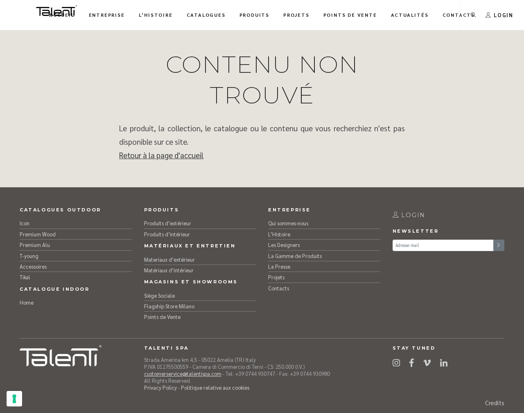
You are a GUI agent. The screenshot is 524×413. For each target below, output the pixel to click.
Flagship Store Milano (169, 306)
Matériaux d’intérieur (169, 270)
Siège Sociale (159, 295)
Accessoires (33, 266)
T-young (29, 255)
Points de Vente (162, 316)
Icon (24, 223)
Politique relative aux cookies (215, 387)
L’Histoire (279, 234)
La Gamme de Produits (295, 255)
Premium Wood (38, 234)
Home (27, 302)
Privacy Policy (160, 387)
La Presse (279, 266)
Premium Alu (35, 244)
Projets (276, 277)
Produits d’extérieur (167, 223)
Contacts (278, 288)
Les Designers (284, 244)
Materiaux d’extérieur (169, 259)
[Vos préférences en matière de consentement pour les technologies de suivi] (14, 398)
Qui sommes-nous (288, 223)
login (412, 215)
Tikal (25, 277)
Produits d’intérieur (167, 234)
